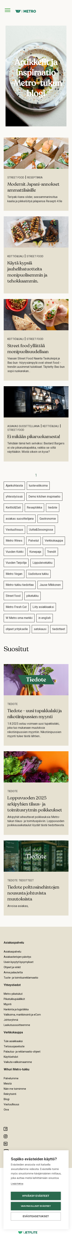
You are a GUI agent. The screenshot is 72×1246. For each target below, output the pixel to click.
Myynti (7, 1004)
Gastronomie (48, 518)
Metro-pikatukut (13, 993)
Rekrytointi (10, 1093)
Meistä (8, 1083)
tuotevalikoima (38, 485)
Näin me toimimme (15, 1088)
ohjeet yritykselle (17, 629)
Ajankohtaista (14, 485)
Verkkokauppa (54, 540)
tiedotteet (58, 629)
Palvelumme (11, 1078)
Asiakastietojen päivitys (17, 956)
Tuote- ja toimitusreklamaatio (21, 977)
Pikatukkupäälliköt (14, 999)
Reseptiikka (35, 177)
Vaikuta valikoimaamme (18, 1062)
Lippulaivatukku (42, 562)
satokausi (40, 629)
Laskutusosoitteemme (17, 1025)
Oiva (6, 1109)
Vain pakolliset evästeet (36, 1206)
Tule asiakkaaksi (13, 1041)
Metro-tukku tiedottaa (20, 585)
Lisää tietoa (17, 1183)
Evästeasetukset (36, 1216)
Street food (15, 177)
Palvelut (33, 540)
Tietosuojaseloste (14, 1046)
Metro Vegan (14, 574)
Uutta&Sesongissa (41, 529)
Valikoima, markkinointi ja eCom (22, 1014)
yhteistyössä (14, 496)
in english (44, 618)
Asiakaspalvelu (12, 951)
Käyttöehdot (11, 1056)
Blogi (6, 1099)
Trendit (51, 551)
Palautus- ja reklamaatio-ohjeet (22, 1051)
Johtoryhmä (11, 1019)
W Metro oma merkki (19, 618)
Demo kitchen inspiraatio (44, 496)
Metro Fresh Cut (16, 607)
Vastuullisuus (14, 529)
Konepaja (35, 551)
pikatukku (32, 596)
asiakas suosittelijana (23, 426)
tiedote (52, 507)
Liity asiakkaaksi (43, 607)
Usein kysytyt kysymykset (18, 962)
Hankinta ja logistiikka (16, 1009)
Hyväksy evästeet (35, 1196)
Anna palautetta (13, 972)
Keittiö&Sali (15, 256)
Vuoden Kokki (14, 551)
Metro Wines (14, 540)
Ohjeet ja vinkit (12, 967)
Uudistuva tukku (38, 574)
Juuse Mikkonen (50, 585)
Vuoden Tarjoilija (16, 562)
